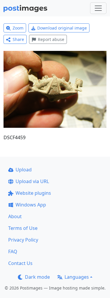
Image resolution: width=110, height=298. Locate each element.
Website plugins (33, 193)
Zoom (18, 28)
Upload (24, 169)
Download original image (62, 28)
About (15, 216)
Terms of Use (23, 228)
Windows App (31, 204)
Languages (77, 277)
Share (18, 39)
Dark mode (37, 277)
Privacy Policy (23, 240)
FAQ (12, 251)
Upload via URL (32, 181)
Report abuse (51, 39)
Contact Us (20, 263)
